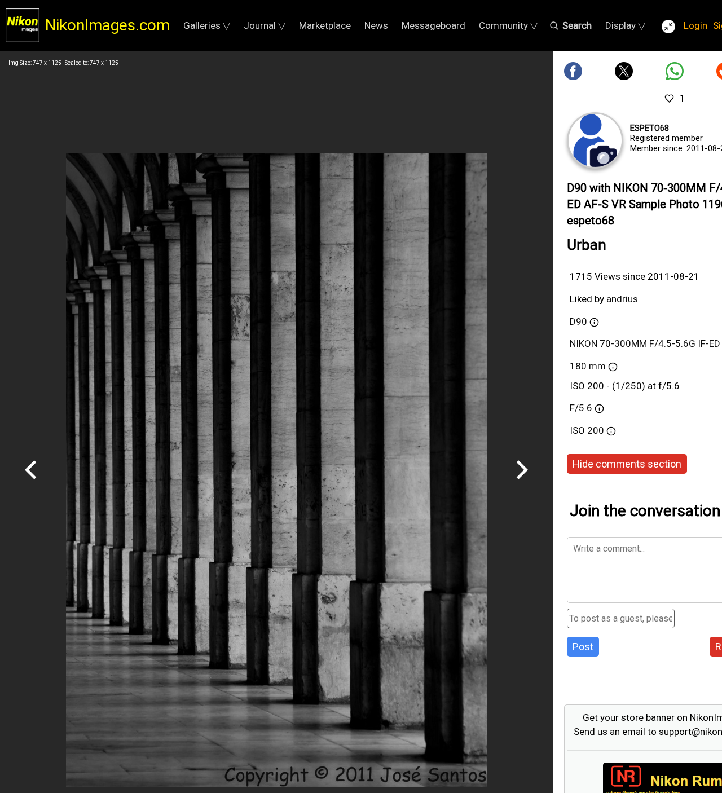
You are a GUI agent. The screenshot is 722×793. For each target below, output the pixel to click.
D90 (578, 321)
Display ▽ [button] (625, 25)
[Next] (522, 483)
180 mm (589, 366)
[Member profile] (595, 140)
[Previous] (31, 483)
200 (596, 430)
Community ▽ (508, 25)
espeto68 (649, 128)
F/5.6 (581, 407)
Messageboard (433, 25)
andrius (622, 299)
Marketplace (325, 25)
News (376, 25)
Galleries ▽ (206, 25)
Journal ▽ (264, 25)
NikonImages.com (107, 25)
